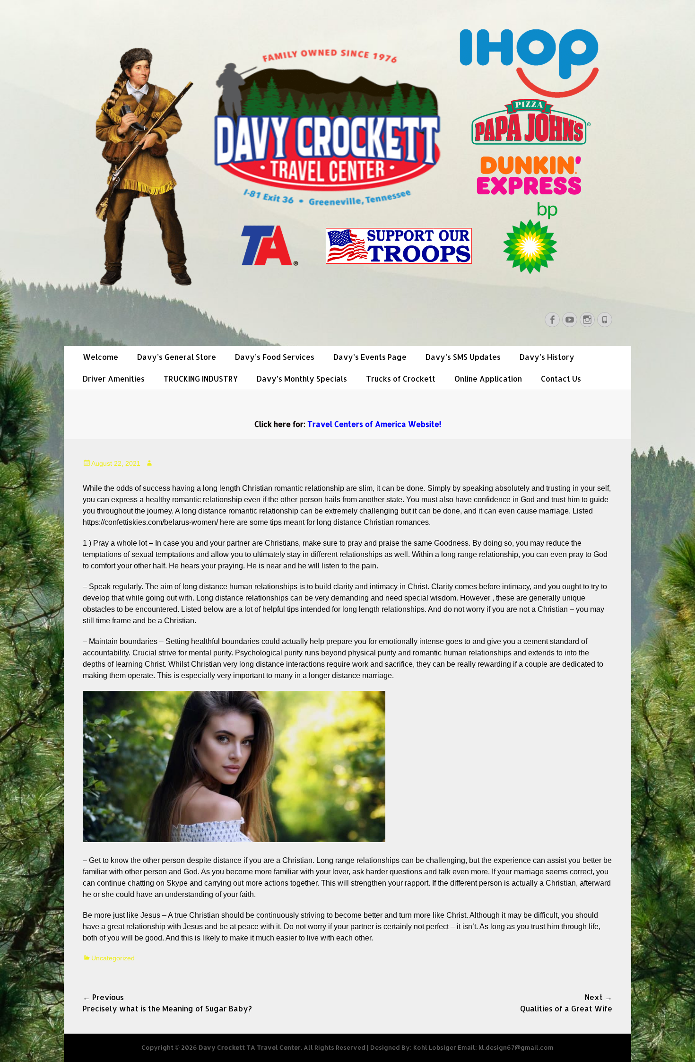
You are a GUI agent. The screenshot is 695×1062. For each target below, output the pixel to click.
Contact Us (561, 378)
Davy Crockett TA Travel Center (250, 1047)
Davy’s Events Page (370, 357)
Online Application (488, 378)
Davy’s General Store (176, 357)
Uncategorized (113, 958)
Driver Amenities (114, 378)
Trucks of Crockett (400, 378)
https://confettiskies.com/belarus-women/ (150, 522)
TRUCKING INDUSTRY (201, 378)
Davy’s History (547, 357)
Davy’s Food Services (274, 357)
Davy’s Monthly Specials (302, 378)
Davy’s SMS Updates (463, 357)
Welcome (100, 357)
